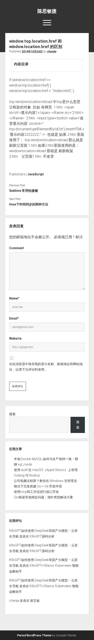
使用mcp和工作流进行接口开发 (36, 492)
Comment (16, 248)
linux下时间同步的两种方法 (28, 204)
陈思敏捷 (47, 11)
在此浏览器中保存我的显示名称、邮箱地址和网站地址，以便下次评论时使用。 (46, 366)
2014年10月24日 (32, 51)
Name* (14, 298)
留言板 (35, 600)
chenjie (51, 51)
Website (15, 338)
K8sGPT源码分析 (42, 536)
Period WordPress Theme (34, 635)
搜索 (12, 414)
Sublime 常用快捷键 (23, 190)
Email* (14, 318)
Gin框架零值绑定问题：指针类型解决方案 (43, 497)
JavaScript (35, 174)
